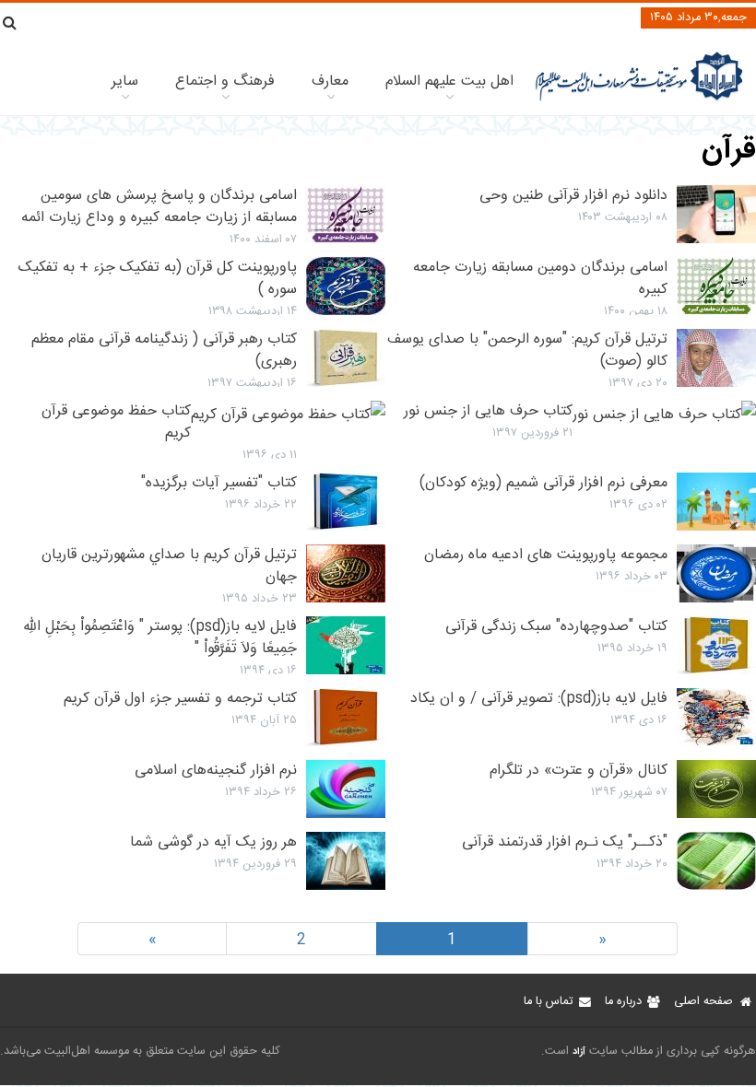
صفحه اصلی (703, 1001)
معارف (330, 81)
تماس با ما (548, 1001)
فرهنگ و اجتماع (225, 81)
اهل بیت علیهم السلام (449, 81)
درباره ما (623, 1001)
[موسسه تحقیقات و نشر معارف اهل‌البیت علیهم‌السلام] (639, 99)
